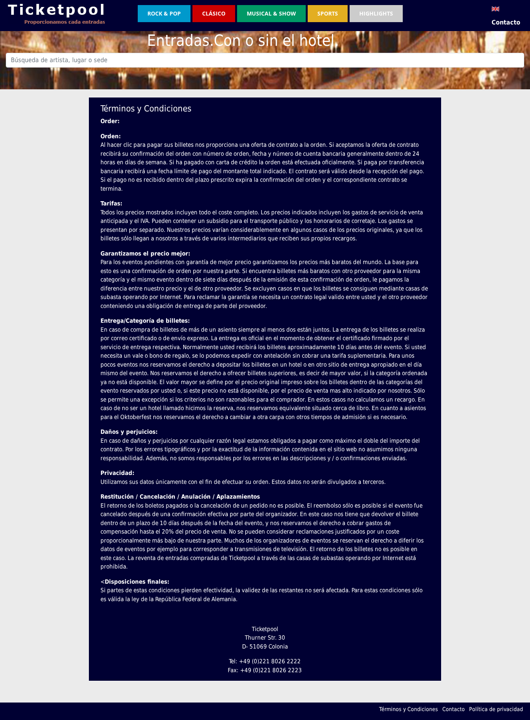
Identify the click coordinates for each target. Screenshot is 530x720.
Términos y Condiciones (408, 709)
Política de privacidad (496, 709)
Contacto (506, 22)
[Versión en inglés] (495, 8)
